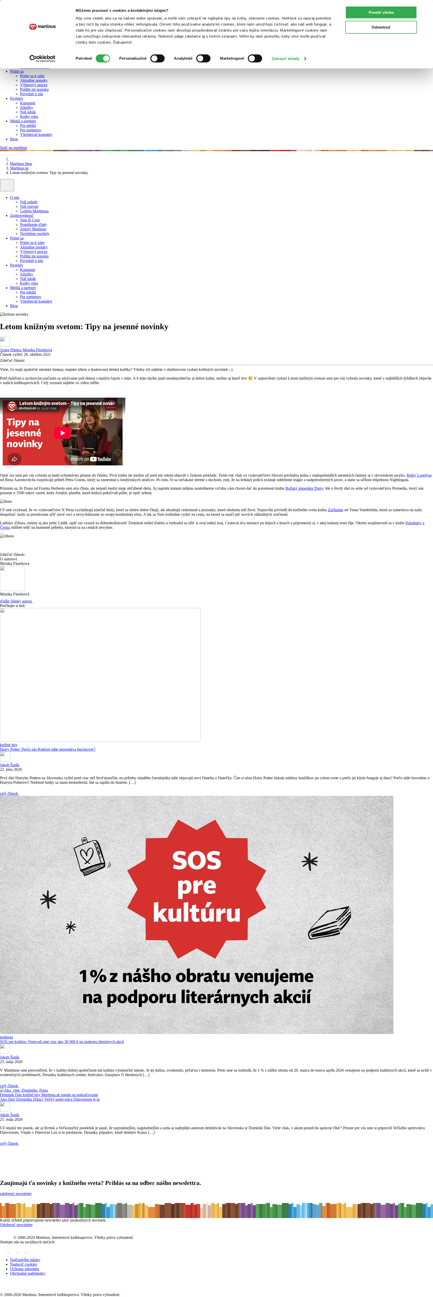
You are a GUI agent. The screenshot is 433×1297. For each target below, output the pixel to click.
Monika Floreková (26, 350)
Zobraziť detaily (286, 58)
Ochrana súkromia (24, 1269)
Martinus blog (21, 163)
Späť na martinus (13, 147)
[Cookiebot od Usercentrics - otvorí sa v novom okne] (42, 58)
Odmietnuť (381, 27)
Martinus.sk (19, 168)
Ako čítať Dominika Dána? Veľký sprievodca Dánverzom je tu (50, 1099)
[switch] (157, 58)
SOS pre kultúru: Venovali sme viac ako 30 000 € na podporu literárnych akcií (62, 1042)
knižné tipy (9, 745)
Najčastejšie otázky (25, 1260)
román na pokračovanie (79, 1095)
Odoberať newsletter (16, 1225)
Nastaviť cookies (23, 1264)
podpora (6, 1037)
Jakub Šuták (9, 765)
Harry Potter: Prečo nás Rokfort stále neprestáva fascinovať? (47, 749)
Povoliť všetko (381, 12)
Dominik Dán (11, 1095)
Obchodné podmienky (27, 1273)
